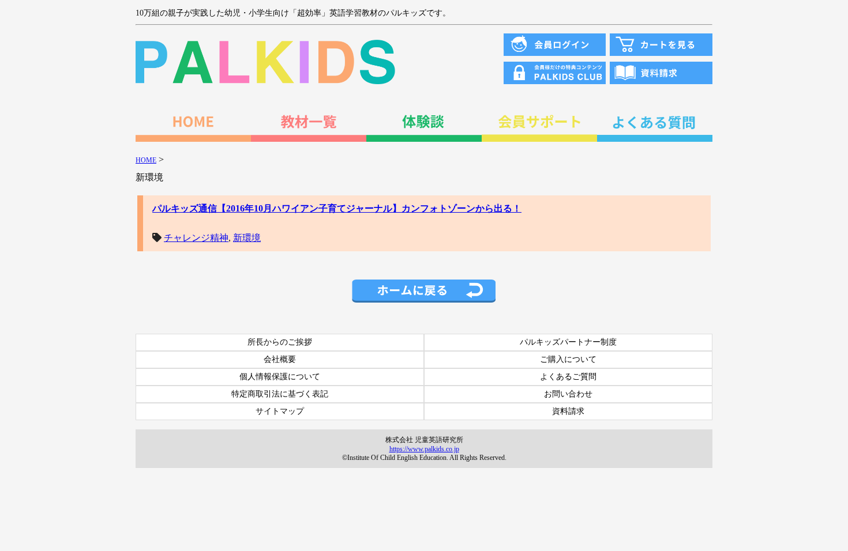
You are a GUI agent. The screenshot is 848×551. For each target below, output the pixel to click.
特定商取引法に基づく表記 (279, 394)
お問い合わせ (568, 394)
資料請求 (568, 411)
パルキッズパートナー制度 (568, 342)
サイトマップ (280, 411)
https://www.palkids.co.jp (424, 449)
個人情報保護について (279, 376)
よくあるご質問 (568, 376)
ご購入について (568, 359)
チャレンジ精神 (196, 238)
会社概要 (280, 359)
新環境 (247, 238)
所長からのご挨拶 (279, 342)
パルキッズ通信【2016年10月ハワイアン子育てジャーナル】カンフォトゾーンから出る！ (336, 208)
